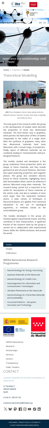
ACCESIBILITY (35, 422)
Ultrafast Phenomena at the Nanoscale (24, 290)
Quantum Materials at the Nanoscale (23, 274)
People (9, 248)
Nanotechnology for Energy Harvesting (24, 270)
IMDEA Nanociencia (14, 342)
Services (9, 354)
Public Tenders (12, 367)
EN (40, 22)
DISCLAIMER (13, 422)
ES (45, 22)
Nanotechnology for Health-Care (21, 279)
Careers (9, 358)
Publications (11, 253)
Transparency (12, 363)
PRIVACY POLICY (24, 422)
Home (6, 69)
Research (10, 346)
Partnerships (12, 350)
